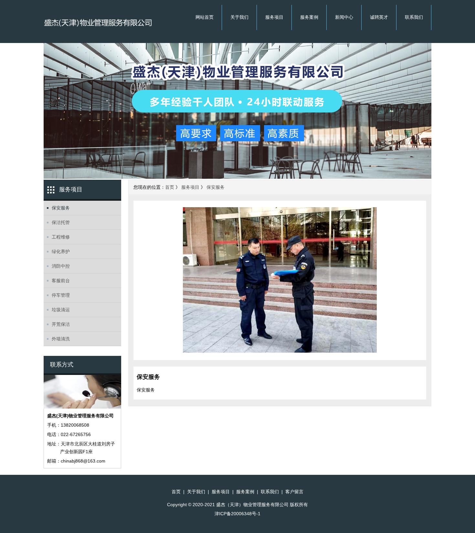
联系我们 (414, 17)
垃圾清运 (61, 309)
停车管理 (61, 295)
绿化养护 (61, 251)
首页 (169, 187)
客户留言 (294, 491)
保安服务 (61, 207)
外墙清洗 (61, 338)
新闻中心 (344, 17)
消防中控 (61, 266)
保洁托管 (61, 222)
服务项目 (274, 17)
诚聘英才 (379, 17)
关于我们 (239, 17)
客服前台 (61, 280)
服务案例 (309, 17)
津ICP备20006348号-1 (237, 513)
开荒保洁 (61, 324)
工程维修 (61, 237)
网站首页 (204, 17)
